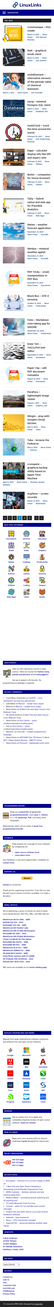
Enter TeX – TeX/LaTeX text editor (36, 347)
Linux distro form (22, 855)
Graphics (39, 405)
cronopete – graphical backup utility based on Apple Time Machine (37, 471)
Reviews (31, 40)
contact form (8, 862)
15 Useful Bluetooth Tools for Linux (20, 1203)
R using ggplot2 (41, 674)
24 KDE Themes (9, 1241)
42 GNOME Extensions (12, 1246)
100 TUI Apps (18, 1162)
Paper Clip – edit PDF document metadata (37, 371)
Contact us (7, 1277)
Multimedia (40, 503)
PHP (30, 817)
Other (38, 429)
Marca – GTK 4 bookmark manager (21, 1220)
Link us (6, 1279)
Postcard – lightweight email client (34, 743)
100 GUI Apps (18, 1159)
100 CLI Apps (17, 1165)
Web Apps (40, 216)
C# (16, 817)
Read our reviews (28, 1123)
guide (24, 1141)
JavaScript (22, 817)
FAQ (5, 1282)
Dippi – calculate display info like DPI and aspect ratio (39, 154)
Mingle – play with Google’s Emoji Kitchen (38, 419)
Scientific (39, 93)
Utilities (39, 164)
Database (40, 111)
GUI (37, 37)
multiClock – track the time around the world (39, 129)
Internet (43, 37)
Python (44, 815)
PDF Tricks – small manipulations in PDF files (38, 275)
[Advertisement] (27, 631)
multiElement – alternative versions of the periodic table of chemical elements (39, 81)
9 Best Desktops (10, 1238)
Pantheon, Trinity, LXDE (13, 1249)
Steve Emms (23, 93)
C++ (12, 817)
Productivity (45, 139)
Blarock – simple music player (31, 703)
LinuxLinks (38, 1304)
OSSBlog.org (8, 1291)
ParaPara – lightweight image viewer (38, 395)
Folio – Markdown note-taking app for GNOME (38, 323)
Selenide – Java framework (17, 1217)
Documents (45, 285)
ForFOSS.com (9, 1288)
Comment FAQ (9, 1285)
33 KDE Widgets (10, 1244)
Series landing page (38, 967)
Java (36, 815)
